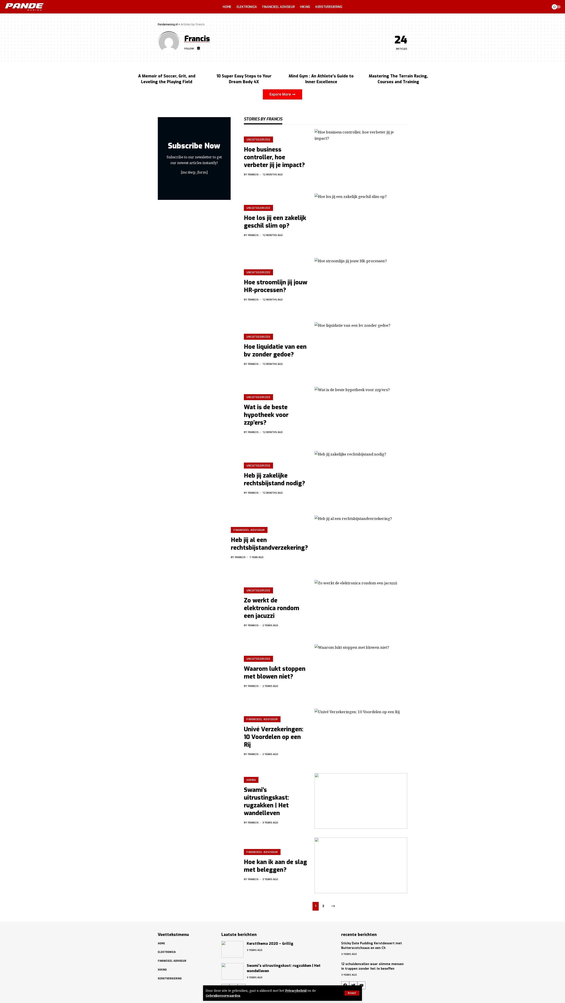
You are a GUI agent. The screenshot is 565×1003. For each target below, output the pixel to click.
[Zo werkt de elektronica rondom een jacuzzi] (361, 608)
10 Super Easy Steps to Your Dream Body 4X (244, 78)
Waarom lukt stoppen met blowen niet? (274, 673)
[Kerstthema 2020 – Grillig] (232, 949)
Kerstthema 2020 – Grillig (270, 943)
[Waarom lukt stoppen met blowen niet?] (361, 672)
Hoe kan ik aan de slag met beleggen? (275, 866)
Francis (253, 174)
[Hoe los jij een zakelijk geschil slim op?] (361, 221)
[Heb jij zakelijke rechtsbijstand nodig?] (361, 479)
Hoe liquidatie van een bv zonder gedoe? (275, 350)
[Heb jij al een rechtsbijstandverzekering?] (361, 543)
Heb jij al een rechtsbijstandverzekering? (269, 544)
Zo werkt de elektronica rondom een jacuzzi (271, 608)
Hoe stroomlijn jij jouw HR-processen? (275, 286)
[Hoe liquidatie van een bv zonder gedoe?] (361, 350)
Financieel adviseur (249, 530)
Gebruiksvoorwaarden (223, 996)
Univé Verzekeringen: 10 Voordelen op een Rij (273, 737)
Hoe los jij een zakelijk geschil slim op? (275, 222)
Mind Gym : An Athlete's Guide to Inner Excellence (321, 78)
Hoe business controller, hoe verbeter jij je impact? (274, 157)
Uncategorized (258, 139)
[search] (543, 6)
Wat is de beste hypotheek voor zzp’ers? (266, 415)
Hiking (251, 780)
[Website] (198, 48)
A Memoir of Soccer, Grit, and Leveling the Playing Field (166, 78)
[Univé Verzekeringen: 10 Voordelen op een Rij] (361, 736)
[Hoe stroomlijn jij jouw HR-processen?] (361, 285)
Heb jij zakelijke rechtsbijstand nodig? (274, 479)
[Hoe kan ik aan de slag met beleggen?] (361, 865)
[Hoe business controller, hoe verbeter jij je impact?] (361, 157)
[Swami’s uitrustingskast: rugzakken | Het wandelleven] (361, 801)
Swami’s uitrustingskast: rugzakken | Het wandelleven (266, 801)
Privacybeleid (296, 990)
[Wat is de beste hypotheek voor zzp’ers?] (361, 414)
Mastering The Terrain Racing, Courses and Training (398, 78)
